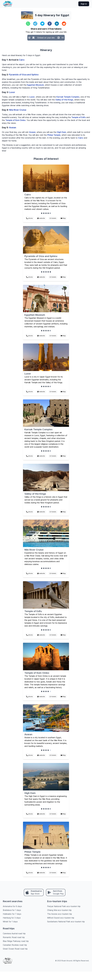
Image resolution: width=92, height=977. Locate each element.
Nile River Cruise (17, 110)
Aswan (12, 127)
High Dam (61, 132)
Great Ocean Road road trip (15, 949)
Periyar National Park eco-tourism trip (63, 906)
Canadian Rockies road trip (15, 945)
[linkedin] (57, 23)
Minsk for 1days (10, 921)
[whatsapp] (28, 23)
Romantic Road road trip (14, 937)
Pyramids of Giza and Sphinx (24, 74)
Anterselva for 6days (12, 906)
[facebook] (49, 23)
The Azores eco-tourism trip (59, 914)
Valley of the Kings (64, 99)
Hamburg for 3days (12, 918)
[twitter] (42, 23)
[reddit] (64, 23)
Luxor (12, 92)
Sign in (84, 4)
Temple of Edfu (78, 117)
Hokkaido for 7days (12, 914)
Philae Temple (53, 135)
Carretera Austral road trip (14, 933)
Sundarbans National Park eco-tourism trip (66, 921)
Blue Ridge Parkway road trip (16, 941)
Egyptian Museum (35, 85)
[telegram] (35, 23)
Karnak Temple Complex (67, 97)
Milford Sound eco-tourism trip (60, 918)
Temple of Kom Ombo (15, 120)
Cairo (21, 60)
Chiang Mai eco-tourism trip (59, 910)
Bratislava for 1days (12, 910)
